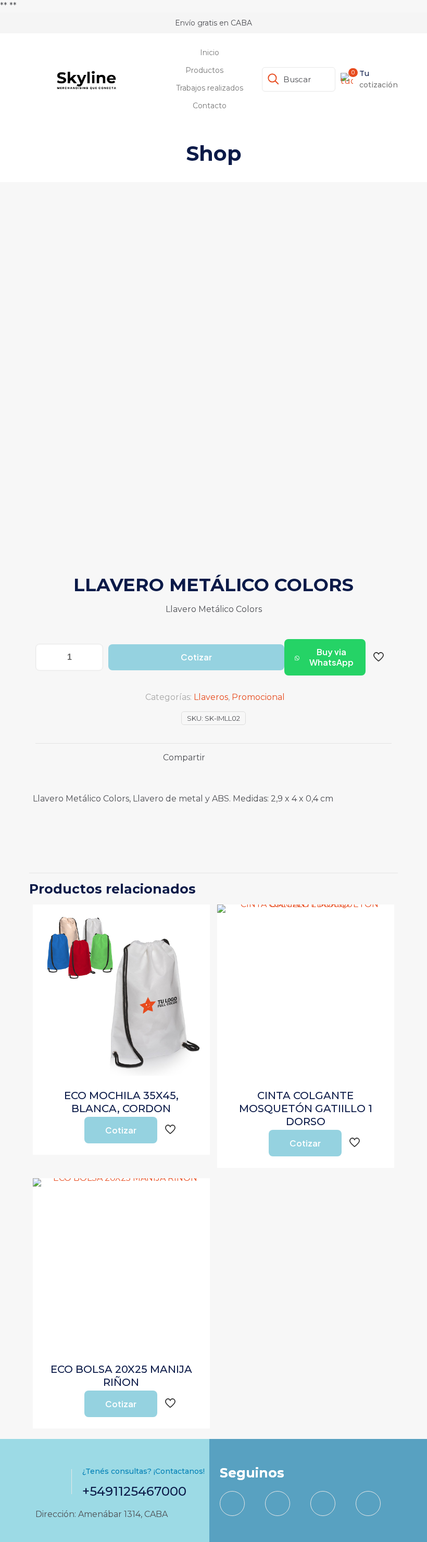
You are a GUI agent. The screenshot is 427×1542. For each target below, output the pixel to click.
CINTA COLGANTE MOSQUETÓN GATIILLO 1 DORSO (305, 1108)
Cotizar (196, 657)
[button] (325, 657)
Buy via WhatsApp (331, 657)
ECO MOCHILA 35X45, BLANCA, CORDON (121, 1102)
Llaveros (211, 697)
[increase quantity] (91, 657)
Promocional (258, 697)
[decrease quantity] (47, 657)
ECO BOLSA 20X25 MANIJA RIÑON (121, 1375)
